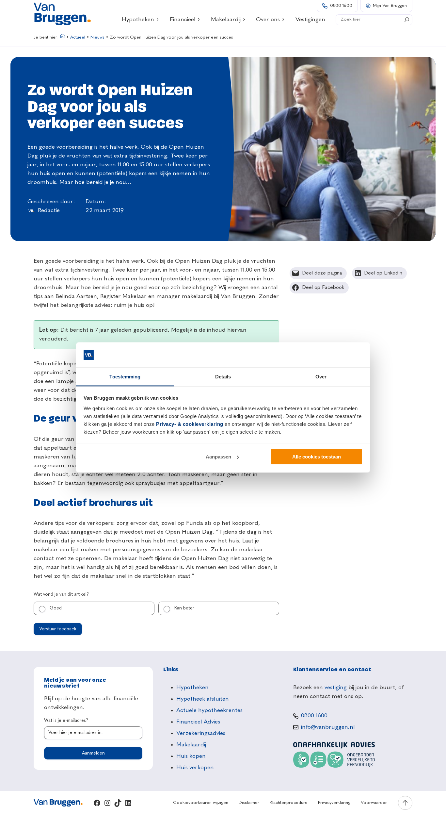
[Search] (407, 20)
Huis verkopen (195, 768)
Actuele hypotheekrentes (209, 710)
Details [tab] (223, 376)
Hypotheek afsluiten (202, 699)
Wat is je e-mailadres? (66, 720)
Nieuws (97, 37)
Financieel (183, 20)
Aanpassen (218, 456)
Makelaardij (226, 20)
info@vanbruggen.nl (328, 727)
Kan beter (184, 608)
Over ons (268, 20)
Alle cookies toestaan (316, 456)
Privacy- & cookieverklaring (189, 423)
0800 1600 (341, 6)
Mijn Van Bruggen (390, 6)
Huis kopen (191, 756)
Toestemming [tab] (124, 376)
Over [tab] (321, 376)
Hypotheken (138, 20)
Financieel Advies (198, 722)
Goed (56, 608)
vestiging (336, 687)
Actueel (77, 37)
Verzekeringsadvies (200, 733)
